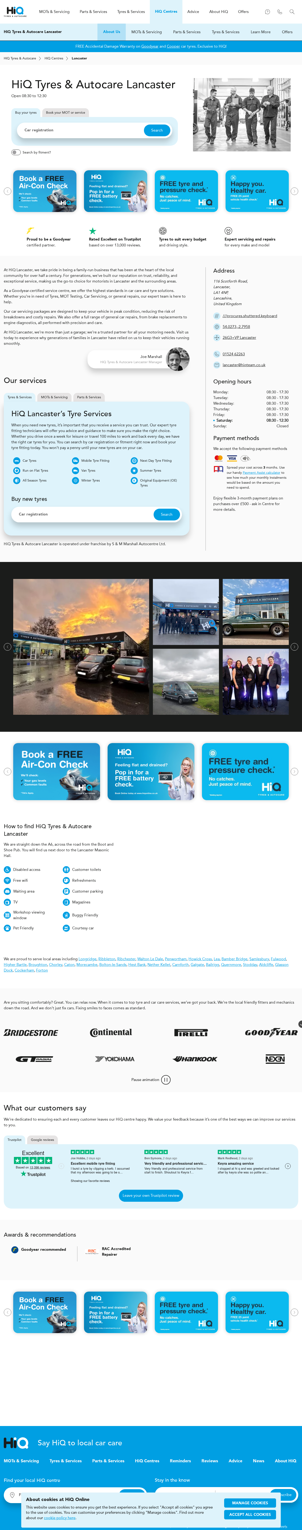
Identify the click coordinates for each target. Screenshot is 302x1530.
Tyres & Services (225, 32)
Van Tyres (88, 471)
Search (157, 130)
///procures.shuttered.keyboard (250, 316)
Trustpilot (14, 1140)
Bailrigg (212, 964)
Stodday (250, 964)
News (258, 1461)
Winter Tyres (90, 480)
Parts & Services (187, 32)
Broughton (38, 964)
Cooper (173, 46)
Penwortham (176, 959)
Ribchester (126, 959)
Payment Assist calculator (261, 473)
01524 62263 (234, 354)
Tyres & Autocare (20, 58)
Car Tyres (29, 461)
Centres (54, 58)
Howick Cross (200, 959)
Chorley (55, 964)
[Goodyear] (246, 1032)
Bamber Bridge (234, 959)
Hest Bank (137, 964)
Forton (42, 970)
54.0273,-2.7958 (236, 326)
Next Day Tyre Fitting (156, 461)
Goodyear (150, 46)
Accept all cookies (250, 1515)
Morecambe (86, 964)
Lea (217, 959)
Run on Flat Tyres (35, 471)
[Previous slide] (7, 191)
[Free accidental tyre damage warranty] (276, 1024)
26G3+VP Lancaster (239, 337)
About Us (111, 32)
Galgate (197, 964)
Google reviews (42, 1140)
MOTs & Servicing (146, 32)
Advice (235, 1461)
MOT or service (65, 113)
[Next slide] (294, 191)
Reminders (180, 1461)
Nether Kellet (158, 964)
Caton (69, 964)
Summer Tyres (150, 471)
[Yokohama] (136, 1059)
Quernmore (231, 964)
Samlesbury (259, 959)
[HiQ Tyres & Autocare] (15, 12)
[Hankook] (216, 1059)
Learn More (261, 32)
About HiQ (285, 1461)
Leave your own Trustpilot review (151, 1195)
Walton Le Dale (150, 959)
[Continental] (85, 1032)
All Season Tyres (34, 480)
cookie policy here (60, 1518)
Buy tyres (26, 113)
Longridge (87, 959)
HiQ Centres (147, 1461)
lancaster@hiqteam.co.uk (244, 365)
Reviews (209, 1461)
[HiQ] (21, 1443)
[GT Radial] (56, 1059)
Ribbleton (106, 959)
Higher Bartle (15, 964)
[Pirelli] (166, 1032)
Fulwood (278, 959)
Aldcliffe (266, 964)
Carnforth (180, 964)
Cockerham (24, 970)
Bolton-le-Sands (112, 964)
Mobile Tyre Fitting (95, 461)
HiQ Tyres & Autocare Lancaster (33, 32)
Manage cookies (250, 1503)
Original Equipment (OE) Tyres (158, 482)
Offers (287, 32)
